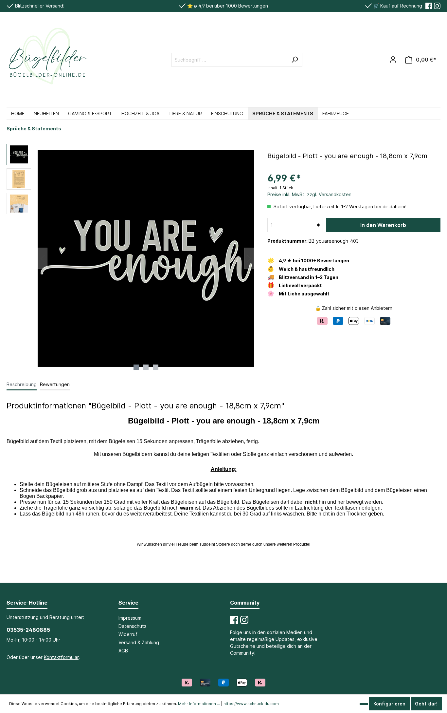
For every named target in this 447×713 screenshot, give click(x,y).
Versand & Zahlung (138, 642)
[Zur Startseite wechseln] (47, 60)
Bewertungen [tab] (55, 384)
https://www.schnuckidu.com (251, 703)
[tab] (22, 384)
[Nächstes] (249, 258)
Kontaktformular (61, 657)
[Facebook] (428, 6)
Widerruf (127, 634)
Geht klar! (426, 703)
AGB (123, 650)
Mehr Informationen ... (199, 703)
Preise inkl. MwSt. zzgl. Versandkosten (309, 194)
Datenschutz (132, 626)
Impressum (129, 618)
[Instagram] (437, 6)
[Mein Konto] (393, 59)
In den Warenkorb (383, 225)
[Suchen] (294, 59)
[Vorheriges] (42, 258)
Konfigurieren (389, 703)
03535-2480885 (28, 630)
